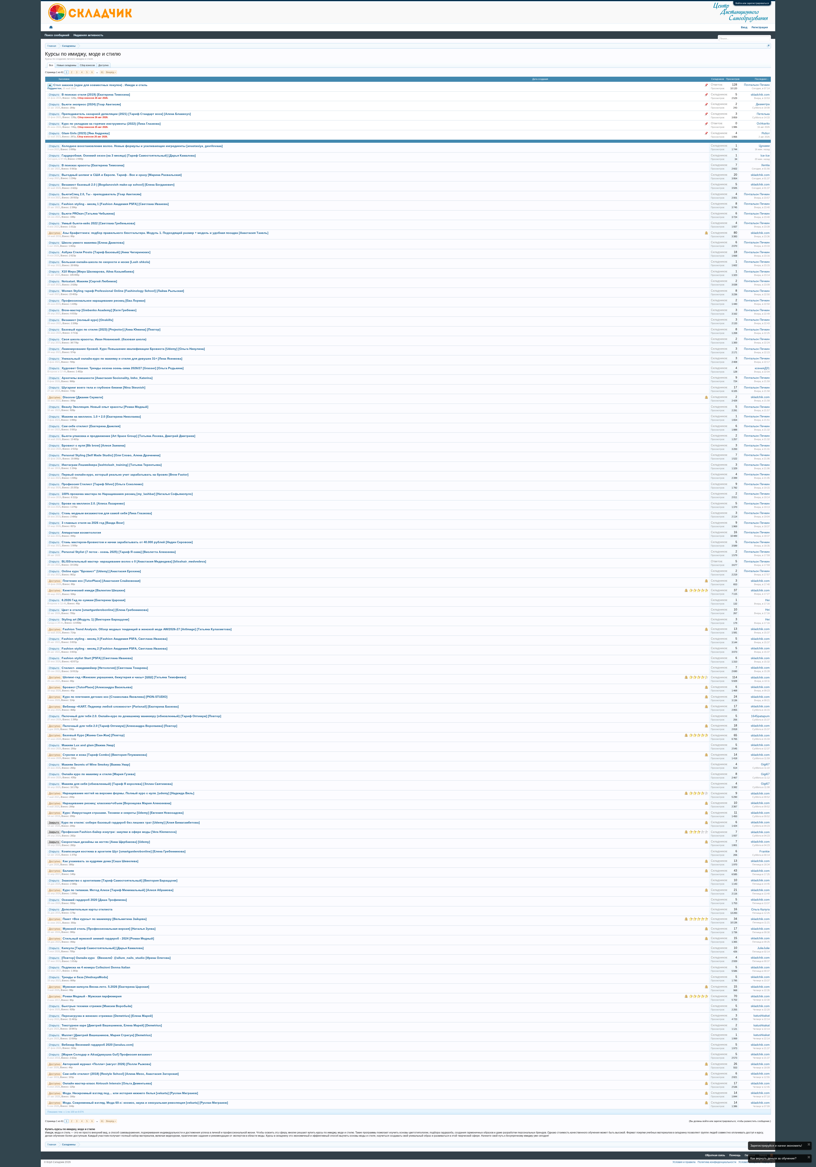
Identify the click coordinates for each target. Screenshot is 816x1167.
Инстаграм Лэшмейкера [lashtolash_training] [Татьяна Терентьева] (112, 464)
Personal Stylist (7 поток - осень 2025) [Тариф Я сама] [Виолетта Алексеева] (119, 552)
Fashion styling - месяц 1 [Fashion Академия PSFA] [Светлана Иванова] (115, 204)
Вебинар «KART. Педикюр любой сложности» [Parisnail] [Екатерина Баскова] (121, 706)
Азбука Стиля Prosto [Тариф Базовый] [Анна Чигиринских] (106, 252)
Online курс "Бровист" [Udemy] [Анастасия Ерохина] (101, 571)
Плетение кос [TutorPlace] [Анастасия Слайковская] (101, 580)
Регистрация (760, 27)
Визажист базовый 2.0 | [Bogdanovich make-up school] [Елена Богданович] (118, 184)
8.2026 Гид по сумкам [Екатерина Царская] (93, 600)
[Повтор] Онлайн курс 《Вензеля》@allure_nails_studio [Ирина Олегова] (116, 957)
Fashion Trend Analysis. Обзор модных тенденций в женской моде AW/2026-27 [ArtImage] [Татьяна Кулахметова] (147, 629)
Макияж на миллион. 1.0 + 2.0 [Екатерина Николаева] (101, 416)
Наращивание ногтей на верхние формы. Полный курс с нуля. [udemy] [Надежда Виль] (128, 793)
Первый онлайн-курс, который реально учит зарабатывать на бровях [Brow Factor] (125, 474)
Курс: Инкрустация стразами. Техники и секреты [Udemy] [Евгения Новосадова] (123, 812)
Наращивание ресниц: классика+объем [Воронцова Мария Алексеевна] (117, 803)
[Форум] (51, 27)
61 (102, 72)
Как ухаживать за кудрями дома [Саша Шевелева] (100, 861)
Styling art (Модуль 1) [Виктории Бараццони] (95, 619)
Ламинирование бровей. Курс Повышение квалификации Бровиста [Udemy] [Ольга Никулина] (133, 348)
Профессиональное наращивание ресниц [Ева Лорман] (103, 300)
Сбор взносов (87, 65)
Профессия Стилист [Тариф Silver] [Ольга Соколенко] (102, 484)
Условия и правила (684, 1162)
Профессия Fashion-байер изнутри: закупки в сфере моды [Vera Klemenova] (119, 832)
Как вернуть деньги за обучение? (773, 1158)
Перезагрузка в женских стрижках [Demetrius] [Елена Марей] (107, 1015)
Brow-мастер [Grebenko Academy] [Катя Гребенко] (99, 310)
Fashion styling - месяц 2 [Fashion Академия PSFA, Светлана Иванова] (114, 648)
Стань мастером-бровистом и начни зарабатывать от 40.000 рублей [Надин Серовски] (127, 542)
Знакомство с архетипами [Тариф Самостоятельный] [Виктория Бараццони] (119, 880)
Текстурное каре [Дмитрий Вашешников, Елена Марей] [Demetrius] (112, 1025)
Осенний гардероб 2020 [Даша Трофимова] (94, 899)
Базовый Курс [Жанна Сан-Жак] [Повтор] (94, 735)
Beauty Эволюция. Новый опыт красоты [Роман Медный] (105, 406)
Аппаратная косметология (81, 532)
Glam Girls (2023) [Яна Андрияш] (86, 133)
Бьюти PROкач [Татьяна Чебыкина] (88, 213)
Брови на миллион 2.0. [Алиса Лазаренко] (93, 503)
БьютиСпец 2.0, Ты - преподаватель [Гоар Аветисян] (101, 194)
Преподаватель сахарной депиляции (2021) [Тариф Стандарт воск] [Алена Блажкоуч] (126, 114)
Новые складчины (66, 65)
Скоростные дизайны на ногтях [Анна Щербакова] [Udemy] (105, 841)
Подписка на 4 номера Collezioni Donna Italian (96, 967)
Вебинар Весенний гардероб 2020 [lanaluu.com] (97, 1044)
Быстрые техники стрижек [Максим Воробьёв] (97, 1006)
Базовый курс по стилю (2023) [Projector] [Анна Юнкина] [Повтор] (111, 329)
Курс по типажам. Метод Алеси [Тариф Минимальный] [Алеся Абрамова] (118, 890)
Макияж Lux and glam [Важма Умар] (88, 745)
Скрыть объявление (808, 1144)
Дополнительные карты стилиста (87, 909)
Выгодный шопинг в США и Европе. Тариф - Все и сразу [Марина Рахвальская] (122, 175)
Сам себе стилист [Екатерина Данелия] (91, 426)
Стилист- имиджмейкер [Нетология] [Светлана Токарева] (105, 668)
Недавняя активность (88, 35)
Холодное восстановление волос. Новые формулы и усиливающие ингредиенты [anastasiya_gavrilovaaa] (142, 146)
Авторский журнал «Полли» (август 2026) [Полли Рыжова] (107, 1064)
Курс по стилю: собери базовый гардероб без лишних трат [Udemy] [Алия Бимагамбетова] (130, 822)
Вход (744, 27)
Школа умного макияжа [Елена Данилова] (93, 242)
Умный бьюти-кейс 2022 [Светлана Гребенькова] (98, 223)
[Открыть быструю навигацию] (768, 45)
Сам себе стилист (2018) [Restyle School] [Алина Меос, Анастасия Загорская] (121, 1073)
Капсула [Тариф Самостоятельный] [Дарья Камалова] (103, 948)
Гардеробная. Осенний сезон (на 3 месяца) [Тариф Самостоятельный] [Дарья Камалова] (129, 155)
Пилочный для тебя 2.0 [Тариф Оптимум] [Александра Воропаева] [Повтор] (120, 726)
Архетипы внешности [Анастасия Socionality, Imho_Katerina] (107, 378)
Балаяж (68, 870)
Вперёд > (111, 72)
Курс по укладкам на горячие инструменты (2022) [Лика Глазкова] (111, 123)
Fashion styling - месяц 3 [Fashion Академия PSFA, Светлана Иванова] (114, 638)
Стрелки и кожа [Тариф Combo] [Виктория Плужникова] (105, 754)
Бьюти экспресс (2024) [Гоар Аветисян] (91, 104)
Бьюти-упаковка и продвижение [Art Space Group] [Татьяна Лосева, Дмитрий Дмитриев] (128, 436)
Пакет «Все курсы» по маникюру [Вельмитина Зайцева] (105, 919)
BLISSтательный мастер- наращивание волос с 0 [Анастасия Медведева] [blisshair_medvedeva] (134, 561)
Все (51, 65)
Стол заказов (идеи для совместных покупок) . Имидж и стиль (100, 85)
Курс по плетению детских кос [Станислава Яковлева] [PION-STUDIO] (115, 696)
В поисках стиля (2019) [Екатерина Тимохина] (96, 94)
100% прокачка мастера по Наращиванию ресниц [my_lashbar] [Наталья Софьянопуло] (127, 494)
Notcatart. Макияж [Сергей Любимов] (89, 281)
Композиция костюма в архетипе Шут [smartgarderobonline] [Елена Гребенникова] (124, 851)
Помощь (735, 1155)
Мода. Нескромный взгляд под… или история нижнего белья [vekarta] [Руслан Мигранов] (130, 1093)
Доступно (103, 65)
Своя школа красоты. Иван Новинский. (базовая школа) (104, 339)
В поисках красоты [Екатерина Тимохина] (93, 165)
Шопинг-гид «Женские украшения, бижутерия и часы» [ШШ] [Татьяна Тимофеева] (124, 677)
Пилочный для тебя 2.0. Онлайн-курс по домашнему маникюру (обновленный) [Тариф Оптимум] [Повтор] (141, 716)
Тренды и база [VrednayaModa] (85, 977)
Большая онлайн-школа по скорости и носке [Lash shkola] (106, 262)
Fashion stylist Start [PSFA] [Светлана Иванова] (97, 658)
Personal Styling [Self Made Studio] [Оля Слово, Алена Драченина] (111, 455)
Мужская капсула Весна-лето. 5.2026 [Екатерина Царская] (106, 986)
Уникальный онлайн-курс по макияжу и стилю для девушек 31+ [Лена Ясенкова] (122, 358)
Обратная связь (715, 1155)
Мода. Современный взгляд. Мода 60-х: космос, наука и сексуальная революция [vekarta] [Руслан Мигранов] (145, 1102)
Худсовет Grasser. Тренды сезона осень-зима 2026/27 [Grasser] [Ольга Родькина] (123, 368)
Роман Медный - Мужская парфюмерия (92, 996)
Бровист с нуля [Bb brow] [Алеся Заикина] (93, 445)
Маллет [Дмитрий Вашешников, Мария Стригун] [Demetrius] (107, 1035)
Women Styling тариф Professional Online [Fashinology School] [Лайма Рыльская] (123, 290)
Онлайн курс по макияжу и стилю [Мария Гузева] (98, 774)
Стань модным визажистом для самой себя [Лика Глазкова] (107, 513)
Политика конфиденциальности (717, 1162)
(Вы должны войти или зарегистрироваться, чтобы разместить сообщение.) (730, 1121)
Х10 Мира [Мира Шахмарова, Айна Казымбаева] (98, 271)
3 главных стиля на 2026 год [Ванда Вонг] (93, 522)
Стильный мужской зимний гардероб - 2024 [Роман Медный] (108, 938)
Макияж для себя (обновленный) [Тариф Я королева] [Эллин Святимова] (117, 784)
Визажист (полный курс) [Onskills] (87, 320)
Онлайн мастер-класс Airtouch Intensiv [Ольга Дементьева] (107, 1083)
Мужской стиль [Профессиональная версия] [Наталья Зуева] (109, 928)
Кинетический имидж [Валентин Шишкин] (94, 590)
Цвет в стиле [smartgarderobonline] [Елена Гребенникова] (105, 610)
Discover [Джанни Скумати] (83, 397)
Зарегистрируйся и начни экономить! (776, 1145)
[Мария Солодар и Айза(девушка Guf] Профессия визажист (107, 1054)
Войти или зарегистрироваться (752, 3)
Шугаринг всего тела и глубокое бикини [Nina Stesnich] (103, 387)
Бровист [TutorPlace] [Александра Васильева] (97, 687)
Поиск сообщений (57, 35)
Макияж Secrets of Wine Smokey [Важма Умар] (96, 764)
